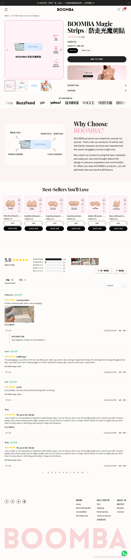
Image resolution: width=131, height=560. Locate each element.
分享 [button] (9, 330)
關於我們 (120, 504)
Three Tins (85, 50)
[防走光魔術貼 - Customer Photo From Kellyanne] (85, 261)
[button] (120, 330)
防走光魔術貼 (10, 324)
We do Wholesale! (83, 508)
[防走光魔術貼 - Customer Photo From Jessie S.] (75, 261)
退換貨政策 (101, 520)
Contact (120, 512)
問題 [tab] (21, 280)
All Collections (82, 516)
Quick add (12, 228)
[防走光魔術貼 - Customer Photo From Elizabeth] (94, 261)
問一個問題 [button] (104, 270)
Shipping (100, 508)
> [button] (87, 472)
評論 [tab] (7, 280)
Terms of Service (104, 516)
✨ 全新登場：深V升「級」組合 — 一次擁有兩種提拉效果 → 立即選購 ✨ (65, 3)
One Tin (72, 50)
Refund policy (102, 512)
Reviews (120, 508)
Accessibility (81, 512)
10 (82, 472)
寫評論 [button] (121, 270)
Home (7, 16)
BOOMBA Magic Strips (13, 366)
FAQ (98, 504)
